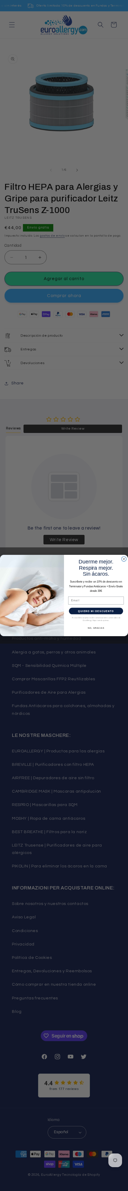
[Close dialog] (124, 559)
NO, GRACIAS (96, 628)
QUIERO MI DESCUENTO (96, 611)
